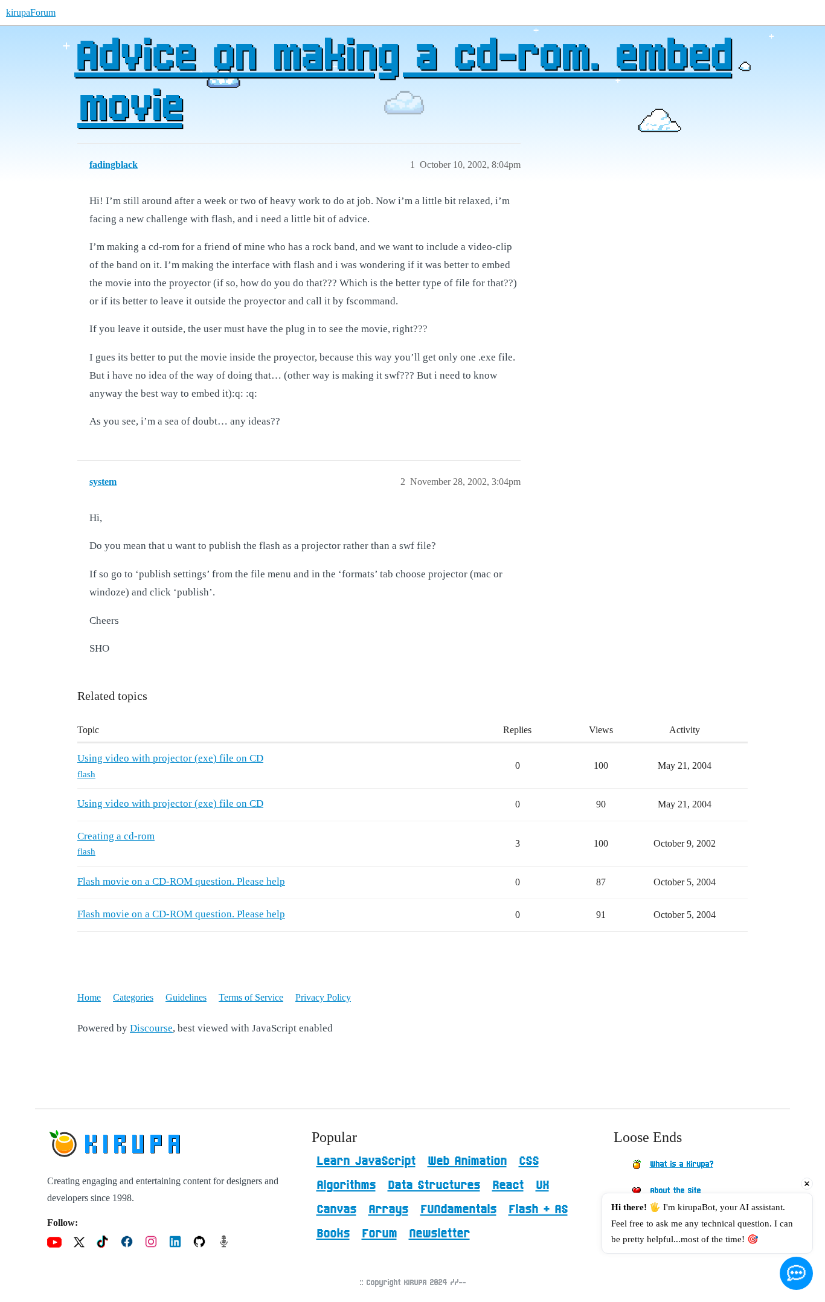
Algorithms (346, 1185)
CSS (529, 1161)
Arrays (388, 1209)
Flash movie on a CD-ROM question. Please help (181, 881)
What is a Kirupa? (681, 1164)
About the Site (675, 1191)
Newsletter (439, 1234)
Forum (379, 1234)
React (508, 1185)
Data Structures (434, 1185)
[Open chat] (796, 1273)
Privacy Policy (323, 997)
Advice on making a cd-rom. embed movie (402, 82)
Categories (133, 997)
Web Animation (467, 1161)
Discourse (151, 1028)
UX (542, 1185)
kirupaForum (31, 12)
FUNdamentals (458, 1209)
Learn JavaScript (366, 1161)
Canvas (336, 1209)
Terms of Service (251, 997)
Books (333, 1234)
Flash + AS (538, 1209)
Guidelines (186, 997)
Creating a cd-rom (116, 836)
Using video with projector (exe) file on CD (170, 758)
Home (89, 997)
